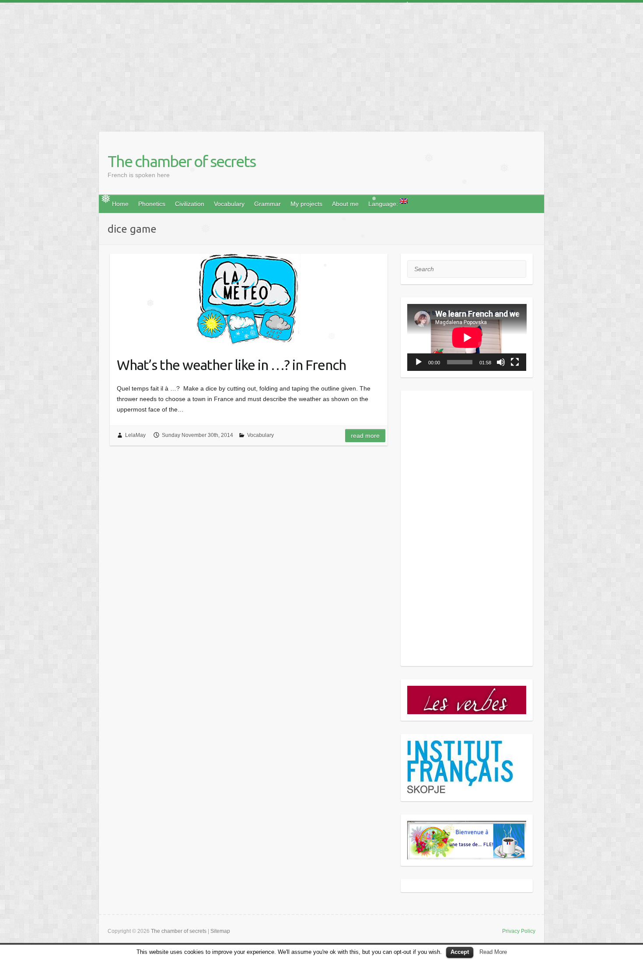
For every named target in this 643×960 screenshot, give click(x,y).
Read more (365, 435)
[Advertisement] (262, 64)
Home (120, 203)
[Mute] (500, 362)
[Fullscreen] (514, 362)
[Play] (418, 362)
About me (345, 203)
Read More (493, 952)
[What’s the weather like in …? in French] (249, 300)
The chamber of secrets (181, 161)
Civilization (189, 203)
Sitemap (220, 931)
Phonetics (151, 203)
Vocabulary (229, 203)
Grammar (267, 203)
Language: (384, 203)
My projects (306, 203)
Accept (460, 952)
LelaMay (135, 435)
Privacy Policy (518, 931)
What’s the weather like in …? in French (231, 365)
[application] (467, 337)
